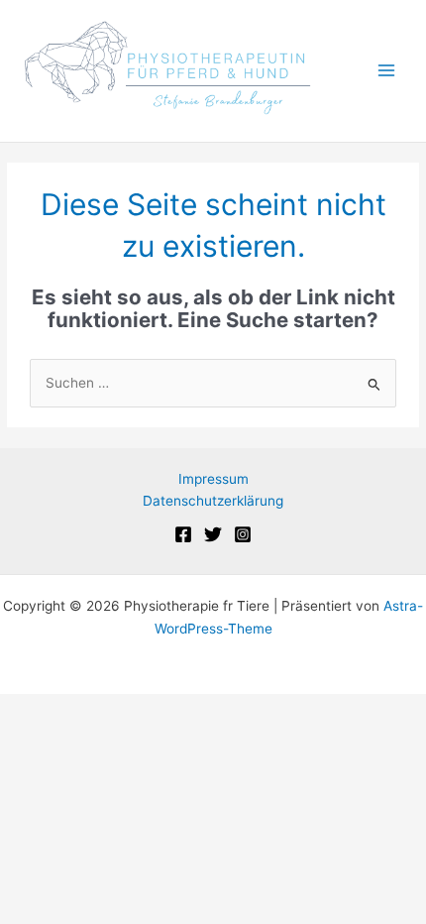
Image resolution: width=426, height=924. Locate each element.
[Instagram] (243, 534)
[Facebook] (183, 534)
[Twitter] (213, 534)
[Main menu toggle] (387, 71)
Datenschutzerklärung (213, 501)
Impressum (213, 479)
